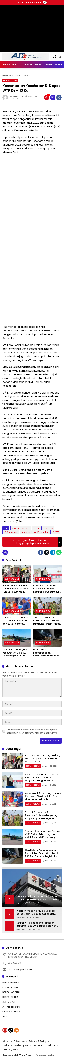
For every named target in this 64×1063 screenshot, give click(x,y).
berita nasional (22, 528)
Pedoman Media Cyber (15, 1045)
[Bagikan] (59, 97)
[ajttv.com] (25, 56)
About (5, 1041)
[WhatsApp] (59, 552)
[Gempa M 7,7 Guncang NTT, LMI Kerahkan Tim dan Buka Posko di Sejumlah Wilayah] (16, 605)
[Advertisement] (32, 189)
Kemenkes (12, 532)
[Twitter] (46, 552)
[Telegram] (52, 552)
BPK (37, 528)
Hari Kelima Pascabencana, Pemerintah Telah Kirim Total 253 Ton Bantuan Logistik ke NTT (46, 652)
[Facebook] (40, 552)
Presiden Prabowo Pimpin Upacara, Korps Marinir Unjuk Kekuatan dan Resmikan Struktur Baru (36, 912)
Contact (37, 1045)
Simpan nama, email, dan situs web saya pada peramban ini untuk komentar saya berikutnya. (32, 731)
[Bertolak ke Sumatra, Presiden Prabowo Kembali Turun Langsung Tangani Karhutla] (47, 574)
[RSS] (16, 1030)
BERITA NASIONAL (10, 80)
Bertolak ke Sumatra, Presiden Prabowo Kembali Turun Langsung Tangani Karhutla (47, 588)
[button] (54, 56)
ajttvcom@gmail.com (20, 969)
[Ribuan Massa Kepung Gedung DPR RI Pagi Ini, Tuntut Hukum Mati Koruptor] (16, 574)
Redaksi (50, 1045)
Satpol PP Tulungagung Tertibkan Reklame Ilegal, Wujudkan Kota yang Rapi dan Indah (37, 924)
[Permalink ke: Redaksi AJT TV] (6, 97)
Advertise (19, 1041)
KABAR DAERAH (10, 987)
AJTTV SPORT (9, 1001)
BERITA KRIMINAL (10, 997)
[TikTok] (10, 1030)
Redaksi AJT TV (16, 96)
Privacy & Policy (37, 1041)
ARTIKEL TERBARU (11, 1006)
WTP (57, 532)
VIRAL (5, 1016)
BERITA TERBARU (10, 982)
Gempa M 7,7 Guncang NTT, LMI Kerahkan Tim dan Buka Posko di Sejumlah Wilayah (15, 620)
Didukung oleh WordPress (17, 1055)
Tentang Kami (10, 1049)
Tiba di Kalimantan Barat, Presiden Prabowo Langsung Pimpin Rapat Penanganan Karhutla (47, 620)
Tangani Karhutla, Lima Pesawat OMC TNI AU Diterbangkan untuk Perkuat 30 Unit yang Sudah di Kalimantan (15, 652)
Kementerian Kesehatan (36, 532)
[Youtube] (4, 1030)
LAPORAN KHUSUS (11, 1011)
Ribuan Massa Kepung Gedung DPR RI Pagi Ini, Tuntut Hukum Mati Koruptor (15, 588)
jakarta (49, 528)
